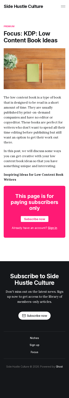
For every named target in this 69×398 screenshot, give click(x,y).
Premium (9, 26)
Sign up (34, 344)
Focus (34, 352)
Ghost (59, 366)
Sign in (52, 228)
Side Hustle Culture (23, 6)
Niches (34, 337)
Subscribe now (34, 219)
